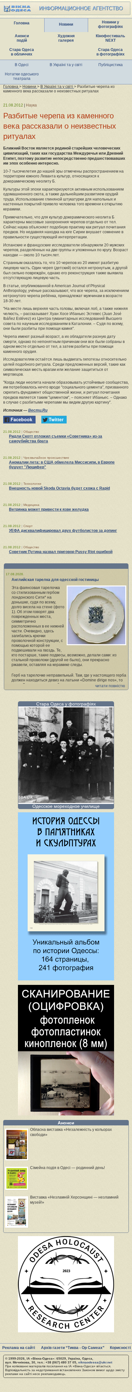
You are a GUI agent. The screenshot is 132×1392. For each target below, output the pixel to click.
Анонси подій (22, 38)
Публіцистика (110, 65)
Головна (21, 23)
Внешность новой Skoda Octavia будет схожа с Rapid (59, 488)
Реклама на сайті (18, 1347)
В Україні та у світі (66, 65)
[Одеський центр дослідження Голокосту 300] (66, 1330)
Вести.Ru (37, 410)
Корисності (120, 1347)
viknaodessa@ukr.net (95, 1362)
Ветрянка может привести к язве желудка (49, 509)
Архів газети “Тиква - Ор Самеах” (72, 1347)
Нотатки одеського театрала (22, 76)
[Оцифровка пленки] (66, 1113)
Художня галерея (66, 38)
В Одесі (22, 65)
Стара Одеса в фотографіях (110, 51)
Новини (66, 24)
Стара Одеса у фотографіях (66, 703)
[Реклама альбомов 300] (66, 978)
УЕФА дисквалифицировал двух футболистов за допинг (63, 530)
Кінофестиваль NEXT (110, 38)
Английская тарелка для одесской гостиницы (55, 579)
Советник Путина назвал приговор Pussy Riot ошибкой (60, 552)
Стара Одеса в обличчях (21, 51)
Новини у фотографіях (110, 24)
